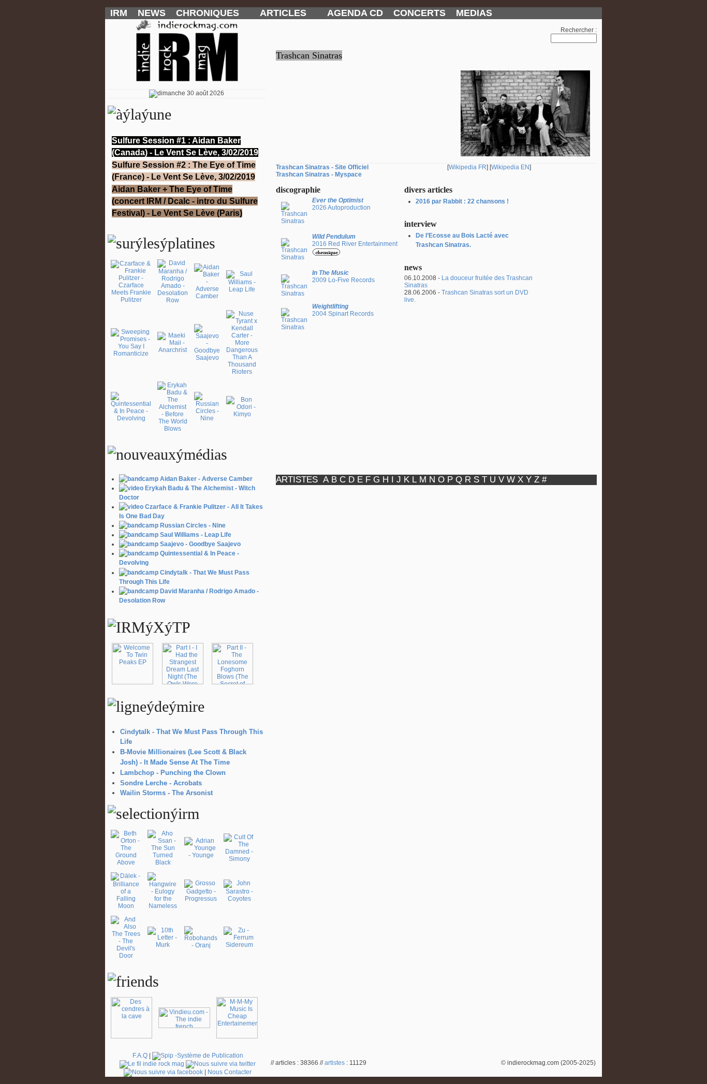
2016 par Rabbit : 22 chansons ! (462, 201)
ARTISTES (297, 480)
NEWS (152, 13)
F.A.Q (140, 1055)
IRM (118, 13)
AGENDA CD (355, 13)
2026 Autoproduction (341, 204)
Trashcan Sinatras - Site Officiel (322, 167)
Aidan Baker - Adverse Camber (206, 478)
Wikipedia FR (468, 167)
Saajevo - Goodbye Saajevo (200, 544)
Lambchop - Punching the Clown (173, 773)
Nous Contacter (230, 1072)
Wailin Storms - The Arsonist (166, 793)
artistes (335, 1062)
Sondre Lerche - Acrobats (161, 783)
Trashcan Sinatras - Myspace (319, 174)
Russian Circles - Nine (193, 525)
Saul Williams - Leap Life (195, 534)
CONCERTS (419, 13)
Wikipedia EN (510, 167)
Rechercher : (579, 30)
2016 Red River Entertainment (354, 240)
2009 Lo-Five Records (343, 276)
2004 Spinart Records (343, 310)
